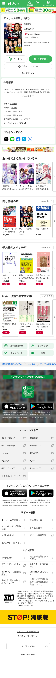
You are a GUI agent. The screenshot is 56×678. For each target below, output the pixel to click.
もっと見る (45, 201)
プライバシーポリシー (10, 565)
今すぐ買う (42, 59)
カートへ (17, 59)
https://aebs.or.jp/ (26, 605)
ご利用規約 (6, 558)
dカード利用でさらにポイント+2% (35, 42)
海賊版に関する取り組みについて (10, 581)
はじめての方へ (13, 520)
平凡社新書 (17, 115)
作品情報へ (26, 73)
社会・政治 (17, 111)
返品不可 (27, 45)
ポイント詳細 (30, 37)
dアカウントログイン (11, 543)
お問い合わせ (7, 535)
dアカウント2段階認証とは (11, 573)
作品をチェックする (30, 66)
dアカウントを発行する (28, 631)
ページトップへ (28, 646)
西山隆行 (27, 24)
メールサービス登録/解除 (11, 527)
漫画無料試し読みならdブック (12, 364)
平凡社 (14, 108)
